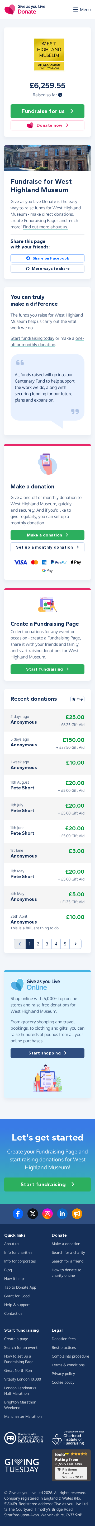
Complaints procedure (70, 1356)
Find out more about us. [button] (45, 226)
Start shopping (44, 1053)
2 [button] (38, 943)
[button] (60, 94)
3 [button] (47, 943)
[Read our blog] (77, 1216)
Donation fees (64, 1338)
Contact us (13, 1313)
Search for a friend (67, 1261)
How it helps (15, 1278)
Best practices (64, 1347)
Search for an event (20, 1347)
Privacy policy (63, 1373)
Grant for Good (17, 1296)
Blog (8, 1270)
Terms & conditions (68, 1365)
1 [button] (31, 943)
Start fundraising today (32, 338)
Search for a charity (68, 1252)
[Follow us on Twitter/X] (32, 1216)
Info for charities (18, 1252)
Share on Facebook (51, 258)
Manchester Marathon (23, 1416)
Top (80, 699)
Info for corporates (20, 1261)
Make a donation (44, 535)
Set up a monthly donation (44, 547)
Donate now (50, 125)
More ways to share (51, 268)
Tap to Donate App (20, 1287)
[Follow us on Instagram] (47, 1216)
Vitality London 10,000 (22, 1379)
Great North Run (18, 1370)
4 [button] (56, 943)
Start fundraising (44, 669)
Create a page (16, 1338)
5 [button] (65, 943)
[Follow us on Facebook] (18, 1216)
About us (11, 1243)
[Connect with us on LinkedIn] (62, 1216)
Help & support (17, 1304)
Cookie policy (63, 1382)
